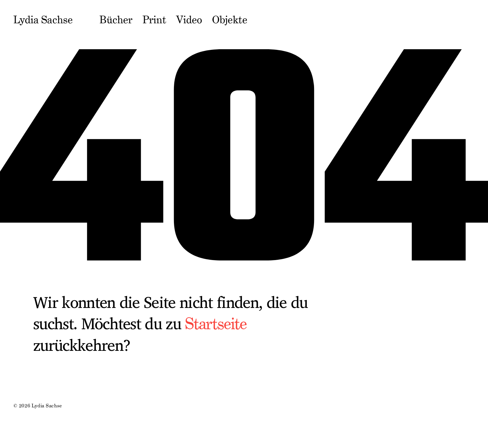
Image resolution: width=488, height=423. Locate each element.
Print (154, 20)
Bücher (115, 20)
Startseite (215, 324)
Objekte (229, 20)
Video (189, 20)
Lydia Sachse (43, 20)
